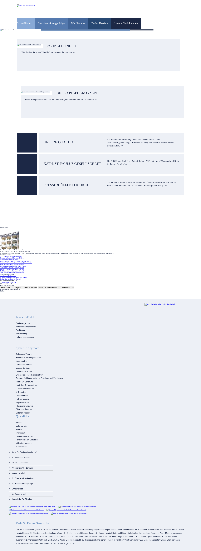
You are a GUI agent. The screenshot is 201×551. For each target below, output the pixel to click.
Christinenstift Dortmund (8, 276)
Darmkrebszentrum (24, 364)
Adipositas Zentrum (24, 354)
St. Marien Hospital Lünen (9, 259)
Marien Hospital (18, 473)
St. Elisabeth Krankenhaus (23, 478)
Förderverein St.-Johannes (27, 440)
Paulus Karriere (99, 23)
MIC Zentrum (21, 392)
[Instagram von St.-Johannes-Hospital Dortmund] (26, 510)
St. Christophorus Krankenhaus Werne (13, 266)
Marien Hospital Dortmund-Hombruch (12, 269)
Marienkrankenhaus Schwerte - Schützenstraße (16, 263)
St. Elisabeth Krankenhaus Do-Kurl (12, 271)
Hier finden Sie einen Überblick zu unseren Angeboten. (46, 52)
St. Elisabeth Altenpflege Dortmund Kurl (13, 277)
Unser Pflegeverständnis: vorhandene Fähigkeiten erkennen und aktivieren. (59, 99)
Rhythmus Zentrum (24, 409)
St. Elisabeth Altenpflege (22, 484)
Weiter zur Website (56, 287)
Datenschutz (21, 426)
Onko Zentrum (22, 396)
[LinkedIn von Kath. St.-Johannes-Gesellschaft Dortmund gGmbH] (32, 506)
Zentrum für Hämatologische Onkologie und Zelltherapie (39, 378)
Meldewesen (21, 447)
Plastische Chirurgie (24, 406)
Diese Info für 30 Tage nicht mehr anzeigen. (18, 287)
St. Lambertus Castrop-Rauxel (10, 279)
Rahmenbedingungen (25, 337)
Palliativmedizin (22, 399)
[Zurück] (5, 30)
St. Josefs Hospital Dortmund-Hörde (12, 258)
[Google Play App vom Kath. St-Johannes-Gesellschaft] (66, 510)
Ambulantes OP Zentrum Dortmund (12, 272)
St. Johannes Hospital (21, 457)
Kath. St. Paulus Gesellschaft (24, 452)
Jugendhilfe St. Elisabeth (22, 499)
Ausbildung (20, 330)
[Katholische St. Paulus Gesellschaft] (159, 304)
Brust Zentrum (22, 361)
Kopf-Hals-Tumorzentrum (26, 385)
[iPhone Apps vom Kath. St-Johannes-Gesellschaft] (69, 513)
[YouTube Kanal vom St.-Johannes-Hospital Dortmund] (28, 513)
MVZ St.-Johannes (20, 463)
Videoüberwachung (24, 443)
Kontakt (19, 429)
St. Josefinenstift (19, 494)
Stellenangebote (23, 323)
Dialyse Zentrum (23, 368)
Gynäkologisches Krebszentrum (29, 375)
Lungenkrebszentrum (25, 389)
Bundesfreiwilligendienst (26, 327)
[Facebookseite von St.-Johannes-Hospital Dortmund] (77, 506)
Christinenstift (17, 489)
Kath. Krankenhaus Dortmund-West (12, 264)
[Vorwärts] (196, 30)
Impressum (20, 433)
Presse (19, 422)
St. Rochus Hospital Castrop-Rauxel (12, 268)
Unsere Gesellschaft (24, 436)
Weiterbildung (21, 334)
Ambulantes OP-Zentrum (22, 468)
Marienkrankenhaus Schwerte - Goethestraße (15, 261)
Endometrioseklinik (24, 371)
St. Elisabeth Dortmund (8, 282)
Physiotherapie (22, 402)
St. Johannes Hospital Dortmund (11, 256)
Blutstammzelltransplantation (28, 358)
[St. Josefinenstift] (26, 5)
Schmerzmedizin (23, 413)
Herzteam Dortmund (24, 382)
